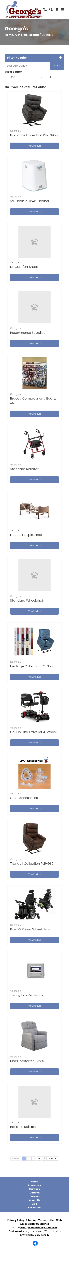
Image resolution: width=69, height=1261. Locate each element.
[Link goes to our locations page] (57, 10)
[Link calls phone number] (45, 10)
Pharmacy (34, 1185)
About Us (34, 1200)
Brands (34, 35)
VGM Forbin (42, 1235)
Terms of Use (46, 1220)
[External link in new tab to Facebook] (35, 1243)
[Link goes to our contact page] (51, 10)
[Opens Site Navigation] (62, 10)
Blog (34, 1203)
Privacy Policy (15, 1220)
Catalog (21, 35)
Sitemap (31, 1220)
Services (34, 1189)
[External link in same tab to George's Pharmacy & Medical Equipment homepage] (24, 9)
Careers (35, 1196)
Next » (52, 1158)
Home (9, 35)
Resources (34, 1207)
